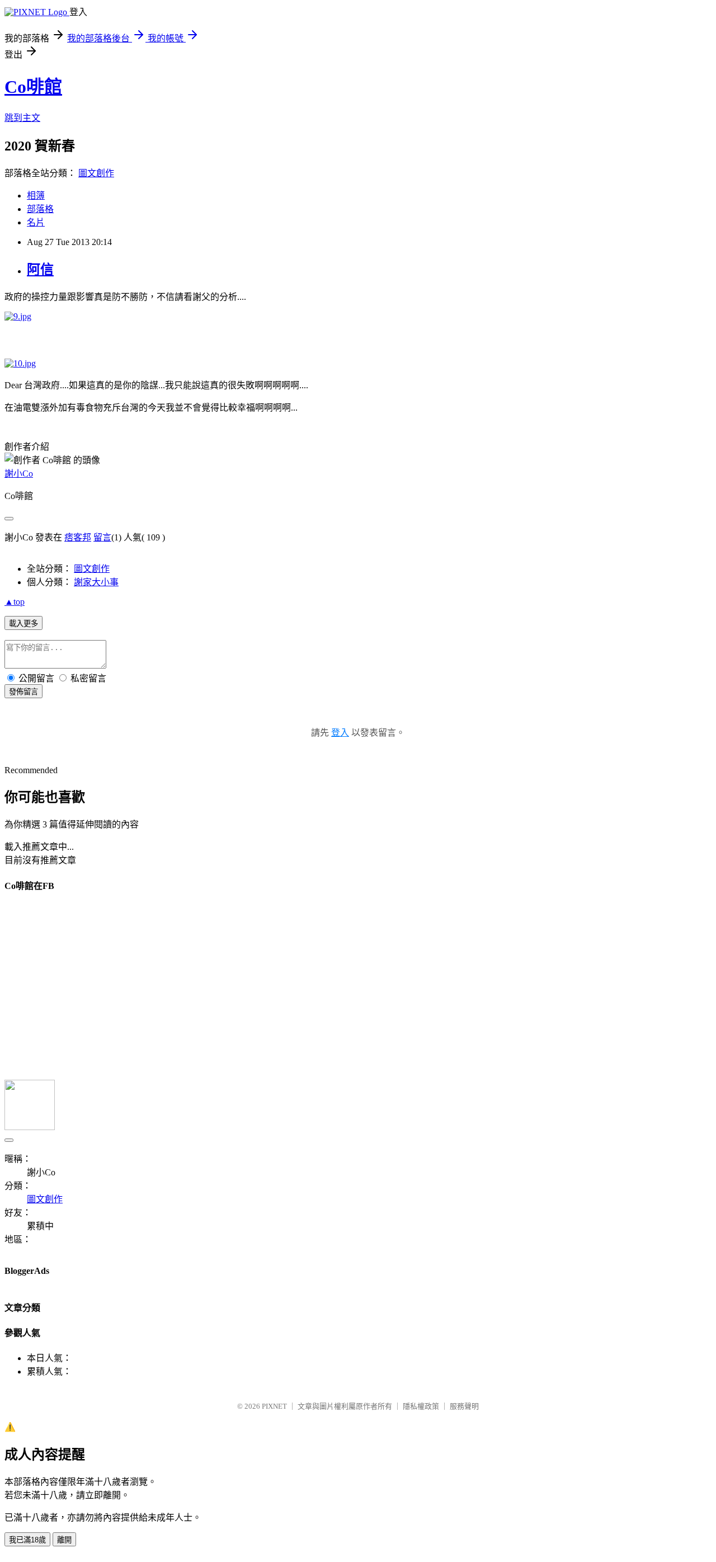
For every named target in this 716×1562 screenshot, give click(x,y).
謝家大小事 (96, 582)
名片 (36, 222)
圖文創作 (96, 173)
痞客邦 (77, 537)
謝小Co (18, 473)
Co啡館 (33, 87)
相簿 (36, 195)
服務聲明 (464, 1406)
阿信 (40, 269)
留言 (102, 537)
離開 (64, 1540)
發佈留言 (23, 692)
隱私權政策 (421, 1406)
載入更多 (23, 623)
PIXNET (274, 1406)
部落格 (40, 209)
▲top (14, 601)
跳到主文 (22, 118)
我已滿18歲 (27, 1540)
